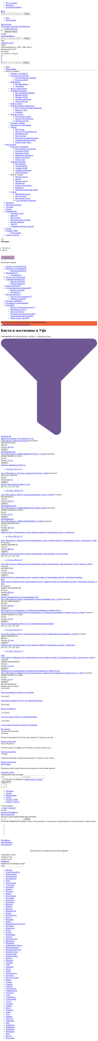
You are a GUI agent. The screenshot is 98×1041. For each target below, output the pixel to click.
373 (10, 640)
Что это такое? (11, 3)
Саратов (9, 986)
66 (10, 480)
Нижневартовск (12, 947)
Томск (8, 1012)
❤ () (3, 11)
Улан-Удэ (9, 1019)
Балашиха (10, 887)
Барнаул (9, 889)
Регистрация (11, 20)
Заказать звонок (11, 31)
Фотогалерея (16, 233)
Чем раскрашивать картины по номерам (17, 692)
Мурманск (10, 943)
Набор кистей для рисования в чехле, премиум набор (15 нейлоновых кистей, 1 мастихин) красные (41, 577)
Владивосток (11, 879)
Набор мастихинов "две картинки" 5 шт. (17, 438)
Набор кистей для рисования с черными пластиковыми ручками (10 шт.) (30, 671)
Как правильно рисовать (21, 220)
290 (10, 606)
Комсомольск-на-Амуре (15, 924)
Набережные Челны (14, 945)
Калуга (8, 917)
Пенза (8, 969)
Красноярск (10, 935)
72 (10, 460)
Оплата (9, 209)
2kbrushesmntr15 (7, 519)
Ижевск (9, 907)
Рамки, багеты (16, 104)
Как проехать (6, 844)
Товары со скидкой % (19, 73)
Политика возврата (13, 7)
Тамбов (9, 1006)
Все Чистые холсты (23, 116)
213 (10, 573)
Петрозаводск (11, 973)
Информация (11, 211)
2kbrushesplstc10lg (8, 452)
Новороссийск (12, 956)
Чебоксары (10, 1027)
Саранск (9, 984)
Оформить (5, 861)
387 (10, 528)
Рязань (8, 980)
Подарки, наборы (18, 123)
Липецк (9, 937)
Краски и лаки (21, 110)
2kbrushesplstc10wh (8, 506)
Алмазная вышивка (19, 91)
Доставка (9, 207)
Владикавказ (11, 896)
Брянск (8, 894)
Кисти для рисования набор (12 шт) (15, 484)
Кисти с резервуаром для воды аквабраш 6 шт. (20, 597)
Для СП (14, 224)
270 (10, 501)
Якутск (9, 1036)
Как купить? (16, 218)
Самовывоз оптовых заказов (22, 226)
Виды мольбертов (8, 709)
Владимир (10, 898)
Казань (8, 913)
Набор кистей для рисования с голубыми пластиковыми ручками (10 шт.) (31, 610)
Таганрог (9, 1003)
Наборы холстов (22, 121)
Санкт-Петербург (13, 872)
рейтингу (32, 336)
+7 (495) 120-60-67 (8, 808)
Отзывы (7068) (12, 231)
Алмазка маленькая (23, 99)
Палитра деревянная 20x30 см (13, 465)
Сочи (8, 995)
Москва (9, 870)
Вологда (9, 958)
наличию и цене (44, 336)
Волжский (10, 902)
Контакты (10, 5)
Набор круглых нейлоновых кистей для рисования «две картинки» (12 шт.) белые (34, 554)
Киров (8, 922)
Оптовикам (5, 840)
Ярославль (10, 1038)
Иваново (9, 904)
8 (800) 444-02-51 (11, 29)
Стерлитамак (11, 999)
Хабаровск (10, 1025)
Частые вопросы (17, 222)
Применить (7, 257)
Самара (9, 982)
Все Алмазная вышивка (25, 93)
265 (10, 447)
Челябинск (10, 1029)
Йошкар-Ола (11, 911)
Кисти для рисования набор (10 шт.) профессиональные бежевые (27, 624)
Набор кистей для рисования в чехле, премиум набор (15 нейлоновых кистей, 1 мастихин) (38, 645)
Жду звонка (6, 782)
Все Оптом (19, 129)
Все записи (5, 729)
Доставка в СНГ (17, 213)
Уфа (7, 1023)
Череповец (10, 1031)
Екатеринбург (11, 876)
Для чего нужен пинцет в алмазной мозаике (19, 717)
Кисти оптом (20, 136)
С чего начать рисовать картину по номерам (19, 725)
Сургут (9, 1001)
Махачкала (10, 941)
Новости (14, 216)
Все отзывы (6, 764)
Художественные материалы (23, 106)
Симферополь (11, 991)
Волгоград (10, 900)
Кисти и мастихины (19, 88)
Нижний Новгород (13, 950)
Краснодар (10, 928)
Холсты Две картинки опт (26, 132)
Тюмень (9, 1016)
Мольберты (16, 82)
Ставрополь (10, 997)
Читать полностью (8, 741)
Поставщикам (6, 842)
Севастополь (11, 988)
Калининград (11, 915)
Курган (9, 932)
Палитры (19, 112)
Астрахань (10, 885)
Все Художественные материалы (28, 108)
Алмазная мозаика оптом (25, 140)
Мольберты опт (21, 134)
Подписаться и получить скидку (16, 325)
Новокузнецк (11, 954)
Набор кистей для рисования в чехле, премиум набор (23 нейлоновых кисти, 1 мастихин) (37, 532)
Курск (8, 930)
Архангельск (11, 883)
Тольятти (9, 1010)
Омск (8, 881)
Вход (8, 18)
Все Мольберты (21, 84)
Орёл (8, 965)
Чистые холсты (17, 114)
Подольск (10, 975)
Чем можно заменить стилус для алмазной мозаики (22, 701)
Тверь (8, 1008)
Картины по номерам (20, 76)
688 (10, 549)
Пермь (8, 971)
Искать (27, 14)
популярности (21, 336)
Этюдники (19, 86)
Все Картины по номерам (25, 78)
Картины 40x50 (21, 80)
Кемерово (10, 919)
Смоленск (10, 993)
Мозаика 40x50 (21, 95)
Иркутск (9, 909)
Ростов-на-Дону (12, 978)
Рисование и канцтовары (21, 125)
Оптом (14, 127)
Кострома (10, 926)
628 (10, 592)
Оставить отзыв (7, 772)
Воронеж (9, 960)
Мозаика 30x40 (21, 97)
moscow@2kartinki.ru (9, 812)
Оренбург (10, 967)
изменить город (7, 43)
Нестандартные (21, 101)
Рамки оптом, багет (23, 142)
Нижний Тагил (12, 952)
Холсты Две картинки (24, 119)
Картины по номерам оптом (26, 138)
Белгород (9, 891)
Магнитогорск (12, 939)
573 (10, 666)
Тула (7, 1014)
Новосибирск (11, 874)
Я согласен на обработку (23, 779)
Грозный (9, 963)
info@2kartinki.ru (7, 36)
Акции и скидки (12, 235)
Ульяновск (10, 1021)
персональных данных (33, 779)
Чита (8, 1034)
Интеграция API (7, 814)
